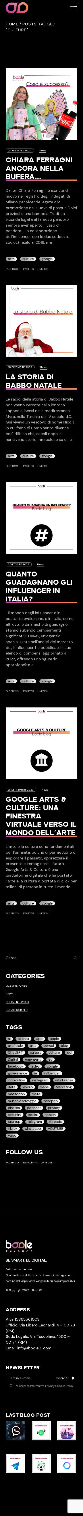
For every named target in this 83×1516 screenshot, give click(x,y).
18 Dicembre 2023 (20, 367)
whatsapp (33, 1129)
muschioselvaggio (22, 1101)
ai (9, 1039)
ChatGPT (15, 1053)
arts (11, 259)
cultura (35, 1053)
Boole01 (37, 1290)
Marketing (64, 1087)
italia (11, 1087)
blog (64, 1046)
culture (28, 259)
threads (55, 1122)
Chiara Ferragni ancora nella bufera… (39, 169)
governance (17, 1073)
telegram (34, 1122)
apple (54, 1039)
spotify (50, 1115)
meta (36, 1094)
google (47, 259)
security (14, 1115)
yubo (12, 1136)
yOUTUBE (55, 1129)
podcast (34, 1108)
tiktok (12, 1129)
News (42, 150)
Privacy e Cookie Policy (59, 1386)
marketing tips (16, 986)
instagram (40, 1080)
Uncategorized (16, 1010)
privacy (54, 1108)
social (33, 1115)
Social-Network (17, 1002)
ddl (69, 1053)
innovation (16, 1080)
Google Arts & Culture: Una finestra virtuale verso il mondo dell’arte (41, 816)
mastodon (16, 1094)
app (39, 1039)
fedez (35, 1066)
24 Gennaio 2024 (19, 150)
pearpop (51, 1101)
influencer (52, 1073)
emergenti (33, 1059)
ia (35, 1073)
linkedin (46, 1162)
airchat (23, 1039)
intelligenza (64, 1080)
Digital (13, 1059)
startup (14, 1122)
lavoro (28, 1087)
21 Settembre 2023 (21, 789)
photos (14, 1108)
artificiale (15, 1046)
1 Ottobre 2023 (18, 564)
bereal (49, 1046)
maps (44, 1087)
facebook (15, 1066)
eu (50, 1059)
